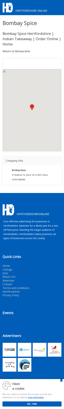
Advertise (8, 280)
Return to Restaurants (16, 51)
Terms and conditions (16, 288)
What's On (9, 277)
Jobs (5, 273)
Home (6, 266)
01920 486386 (18, 179)
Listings (7, 269)
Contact (7, 284)
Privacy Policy (11, 295)
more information (36, 397)
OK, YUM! (32, 404)
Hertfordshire (11, 291)
